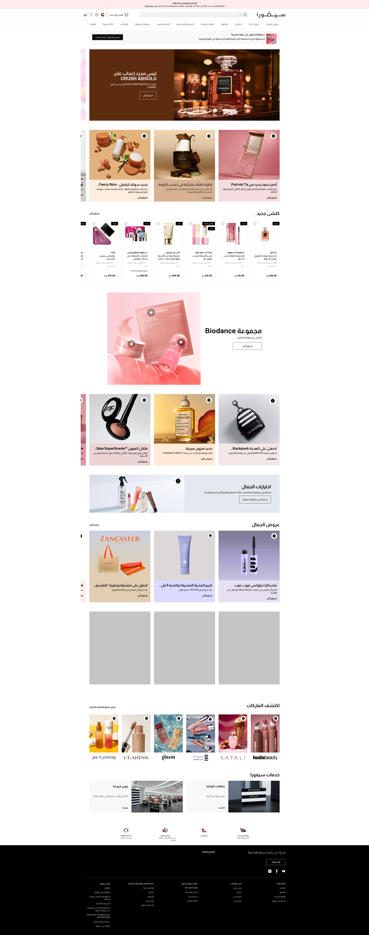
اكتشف (221, 808)
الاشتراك (276, 862)
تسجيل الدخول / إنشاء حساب (107, 37)
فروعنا (125, 808)
